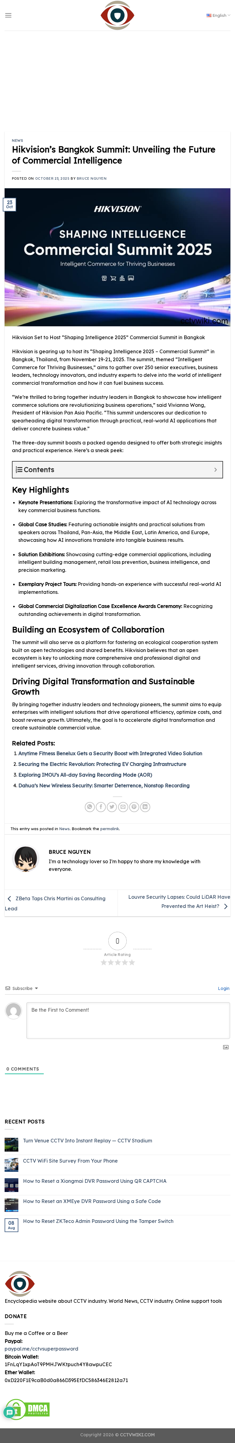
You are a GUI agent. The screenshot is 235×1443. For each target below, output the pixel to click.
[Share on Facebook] (101, 807)
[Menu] (8, 15)
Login (223, 988)
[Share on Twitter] (112, 807)
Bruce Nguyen (92, 178)
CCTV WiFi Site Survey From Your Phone (70, 1161)
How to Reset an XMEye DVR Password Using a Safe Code (92, 1201)
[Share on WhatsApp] (90, 807)
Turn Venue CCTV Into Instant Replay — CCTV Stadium (87, 1141)
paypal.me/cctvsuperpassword (41, 1349)
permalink (109, 828)
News (17, 140)
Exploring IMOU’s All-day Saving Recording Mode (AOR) (85, 775)
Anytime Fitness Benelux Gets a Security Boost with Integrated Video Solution (110, 753)
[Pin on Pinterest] (134, 807)
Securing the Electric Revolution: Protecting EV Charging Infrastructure (102, 764)
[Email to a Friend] (123, 807)
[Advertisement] (117, 76)
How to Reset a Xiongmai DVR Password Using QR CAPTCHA (94, 1181)
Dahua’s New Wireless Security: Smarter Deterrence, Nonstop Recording (104, 785)
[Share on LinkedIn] (145, 807)
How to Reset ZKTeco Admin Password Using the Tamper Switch (98, 1221)
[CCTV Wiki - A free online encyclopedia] (117, 15)
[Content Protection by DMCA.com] (27, 1409)
